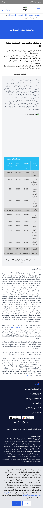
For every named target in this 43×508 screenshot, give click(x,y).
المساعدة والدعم (32, 398)
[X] (19, 422)
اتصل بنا (36, 403)
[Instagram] (23, 422)
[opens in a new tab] (28, 417)
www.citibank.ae (16, 327)
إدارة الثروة (34, 394)
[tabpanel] (21, 171)
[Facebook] (28, 422)
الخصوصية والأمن (32, 408)
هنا (27, 375)
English (4, 2)
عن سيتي (35, 412)
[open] (38, 8)
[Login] (7, 7)
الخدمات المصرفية (32, 389)
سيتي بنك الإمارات (35, 2)
